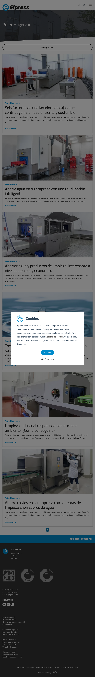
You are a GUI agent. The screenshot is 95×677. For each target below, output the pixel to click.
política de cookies (55, 336)
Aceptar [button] (47, 352)
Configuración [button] (47, 359)
